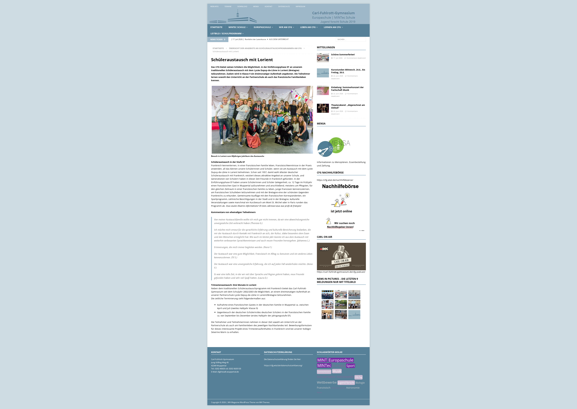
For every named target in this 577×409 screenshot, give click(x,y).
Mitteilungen (326, 47)
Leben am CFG (308, 27)
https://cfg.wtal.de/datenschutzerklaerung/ (283, 365)
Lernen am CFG (332, 27)
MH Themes (264, 402)
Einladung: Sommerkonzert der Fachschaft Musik (347, 88)
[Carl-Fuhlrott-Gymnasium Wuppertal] (282, 22)
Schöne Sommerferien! (343, 54)
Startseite (216, 27)
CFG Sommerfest (338, 388)
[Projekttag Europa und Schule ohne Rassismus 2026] (341, 314)
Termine (227, 6)
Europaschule (262, 27)
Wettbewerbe (327, 382)
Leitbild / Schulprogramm (226, 33)
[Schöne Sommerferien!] (323, 57)
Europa (338, 365)
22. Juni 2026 (338, 76)
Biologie (360, 382)
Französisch (323, 387)
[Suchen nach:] (351, 39)
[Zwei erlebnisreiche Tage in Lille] (341, 304)
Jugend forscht (346, 382)
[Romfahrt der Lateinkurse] (354, 294)
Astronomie (353, 387)
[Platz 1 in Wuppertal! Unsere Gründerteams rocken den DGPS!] (328, 314)
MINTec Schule (237, 27)
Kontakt (268, 6)
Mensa (256, 6)
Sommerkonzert (324, 371)
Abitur (319, 392)
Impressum (300, 6)
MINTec (324, 365)
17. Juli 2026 (337, 58)
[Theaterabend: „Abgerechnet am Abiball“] (323, 108)
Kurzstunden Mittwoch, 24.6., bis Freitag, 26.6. (348, 71)
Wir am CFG (285, 27)
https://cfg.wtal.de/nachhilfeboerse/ (335, 180)
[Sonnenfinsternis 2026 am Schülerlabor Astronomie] (328, 294)
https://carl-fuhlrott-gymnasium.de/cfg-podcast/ (341, 271)
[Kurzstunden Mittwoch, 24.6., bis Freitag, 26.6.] (323, 72)
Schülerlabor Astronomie (335, 376)
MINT (322, 360)
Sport (351, 366)
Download (242, 6)
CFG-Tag (358, 377)
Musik (337, 371)
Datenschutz (284, 6)
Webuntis (214, 6)
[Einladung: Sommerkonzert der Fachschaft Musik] (323, 90)
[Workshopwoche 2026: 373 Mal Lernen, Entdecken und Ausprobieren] (328, 304)
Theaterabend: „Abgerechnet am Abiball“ (348, 106)
